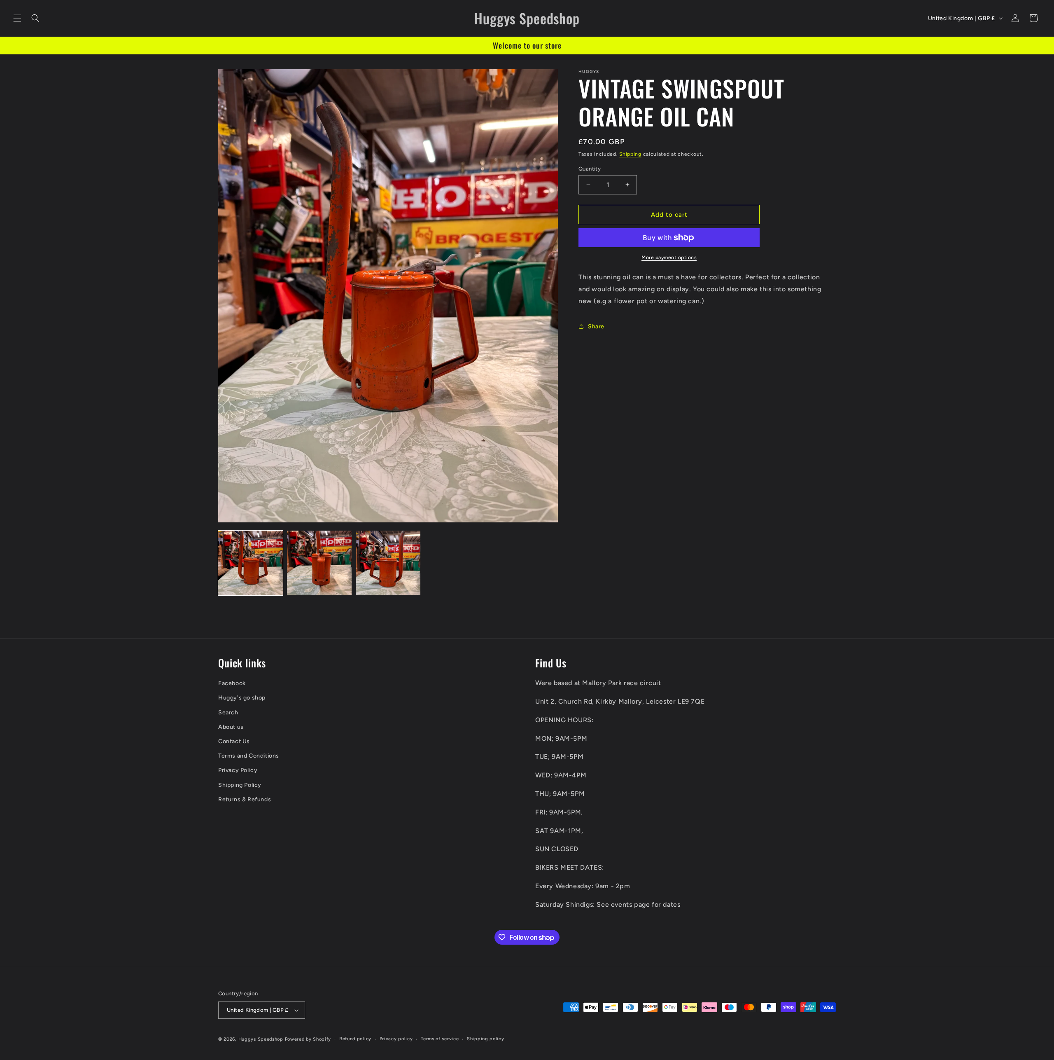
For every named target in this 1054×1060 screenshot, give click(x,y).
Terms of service (440, 1038)
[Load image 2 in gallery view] (319, 563)
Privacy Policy (237, 770)
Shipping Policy (239, 785)
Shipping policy (485, 1038)
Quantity (589, 168)
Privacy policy (396, 1038)
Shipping (630, 154)
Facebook (232, 683)
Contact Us (234, 741)
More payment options (669, 257)
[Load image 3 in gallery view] (388, 563)
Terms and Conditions (248, 755)
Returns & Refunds (244, 799)
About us (231, 726)
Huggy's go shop (242, 698)
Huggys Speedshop (260, 1039)
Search (228, 712)
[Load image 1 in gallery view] (250, 563)
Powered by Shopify (308, 1039)
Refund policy (355, 1038)
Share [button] (596, 326)
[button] (17, 18)
